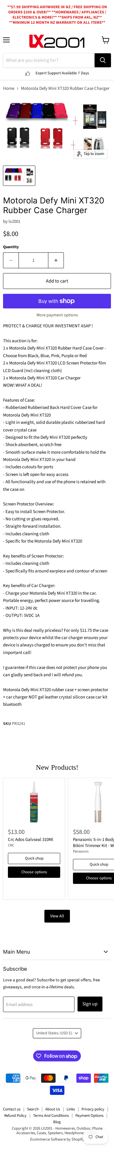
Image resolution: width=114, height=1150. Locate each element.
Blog (57, 1122)
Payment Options (89, 1115)
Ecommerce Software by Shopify (57, 1139)
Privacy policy (92, 1109)
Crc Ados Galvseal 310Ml (30, 839)
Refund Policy (15, 1115)
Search (33, 1109)
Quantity (11, 247)
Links (71, 1109)
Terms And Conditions (51, 1115)
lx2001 (14, 221)
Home (8, 88)
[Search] (103, 60)
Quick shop (34, 858)
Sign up (90, 1004)
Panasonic (81, 851)
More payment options (57, 315)
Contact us (11, 1109)
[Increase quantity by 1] (56, 260)
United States (54, 1033)
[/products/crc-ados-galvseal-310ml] (34, 801)
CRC (11, 845)
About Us (52, 1109)
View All (57, 916)
